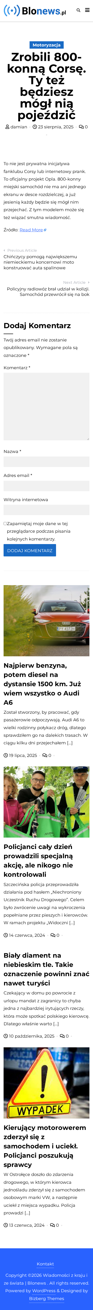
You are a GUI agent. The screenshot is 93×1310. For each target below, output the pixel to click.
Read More (31, 230)
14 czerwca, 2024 (27, 935)
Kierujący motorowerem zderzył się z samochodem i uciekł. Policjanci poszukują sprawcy (45, 1146)
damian (18, 127)
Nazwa (12, 451)
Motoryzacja (47, 45)
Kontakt (45, 1264)
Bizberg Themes (46, 1298)
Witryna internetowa (26, 499)
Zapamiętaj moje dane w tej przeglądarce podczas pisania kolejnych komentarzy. (39, 531)
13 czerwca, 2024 (27, 1225)
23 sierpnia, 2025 (56, 127)
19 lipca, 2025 (23, 755)
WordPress (44, 1290)
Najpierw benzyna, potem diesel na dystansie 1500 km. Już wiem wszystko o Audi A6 (42, 684)
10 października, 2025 (32, 1036)
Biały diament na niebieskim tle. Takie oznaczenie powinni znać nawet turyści (46, 969)
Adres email (18, 475)
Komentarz (17, 367)
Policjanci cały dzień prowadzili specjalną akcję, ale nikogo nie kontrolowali (38, 860)
